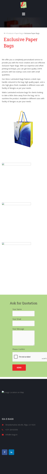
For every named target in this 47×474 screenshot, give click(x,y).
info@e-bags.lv (11, 434)
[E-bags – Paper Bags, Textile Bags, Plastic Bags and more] (23, 5)
